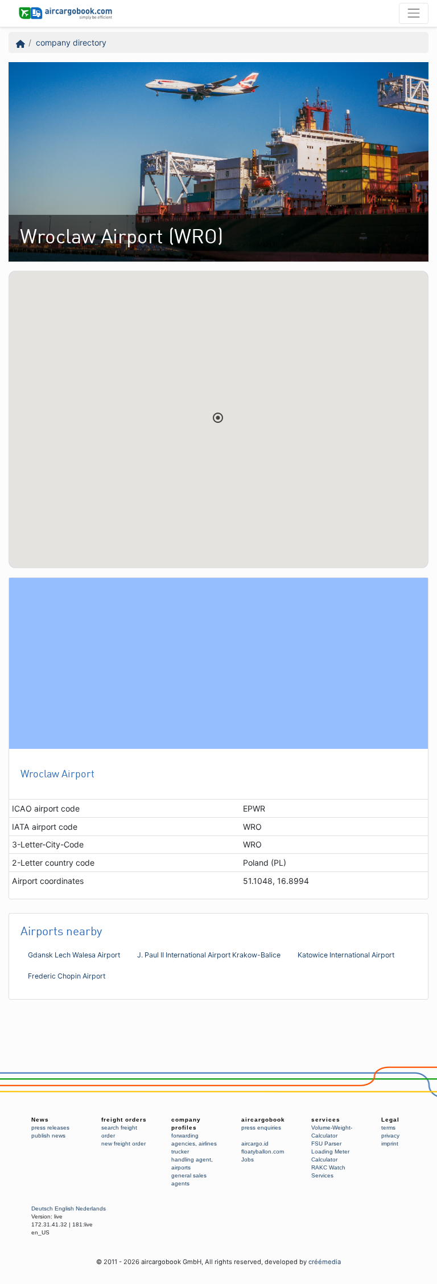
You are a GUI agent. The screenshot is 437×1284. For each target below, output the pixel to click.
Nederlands (91, 1208)
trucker (180, 1151)
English (64, 1208)
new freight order (123, 1143)
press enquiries (261, 1127)
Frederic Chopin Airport (66, 976)
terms (388, 1127)
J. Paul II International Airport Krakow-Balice (209, 955)
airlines (208, 1143)
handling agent (191, 1159)
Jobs (247, 1159)
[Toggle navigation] (413, 13)
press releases (50, 1127)
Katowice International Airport (346, 955)
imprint (389, 1143)
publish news (48, 1135)
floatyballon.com (262, 1151)
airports (181, 1167)
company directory (71, 42)
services (325, 1119)
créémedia (324, 1262)
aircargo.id (255, 1143)
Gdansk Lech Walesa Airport (74, 955)
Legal (390, 1119)
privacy (390, 1135)
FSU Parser (326, 1143)
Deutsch (42, 1208)
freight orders (124, 1119)
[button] (218, 417)
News (40, 1119)
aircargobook (263, 1119)
